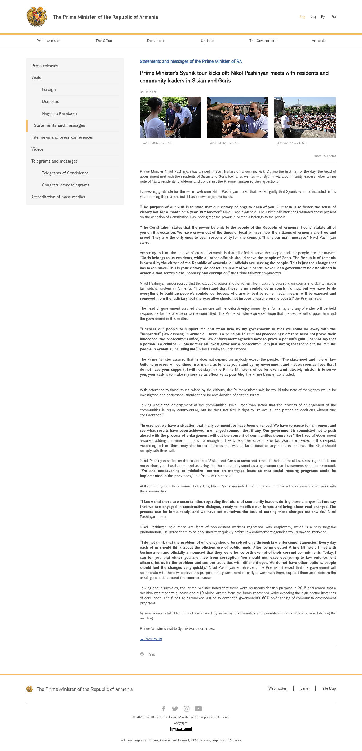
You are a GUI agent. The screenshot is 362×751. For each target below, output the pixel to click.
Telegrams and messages (54, 161)
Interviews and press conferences (62, 137)
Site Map (329, 688)
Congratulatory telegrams (65, 184)
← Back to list (151, 638)
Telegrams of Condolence (65, 173)
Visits (36, 77)
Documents (156, 40)
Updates (207, 40)
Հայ (313, 16)
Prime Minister (48, 40)
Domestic (50, 101)
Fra (334, 16)
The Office (104, 40)
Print (151, 654)
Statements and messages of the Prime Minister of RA (191, 61)
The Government (262, 40)
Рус (323, 16)
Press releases (44, 65)
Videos (37, 149)
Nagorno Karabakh (59, 113)
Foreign (49, 89)
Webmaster (277, 688)
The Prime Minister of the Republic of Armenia (85, 689)
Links (304, 688)
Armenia (318, 40)
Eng (302, 16)
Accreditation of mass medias (58, 196)
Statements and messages (59, 125)
